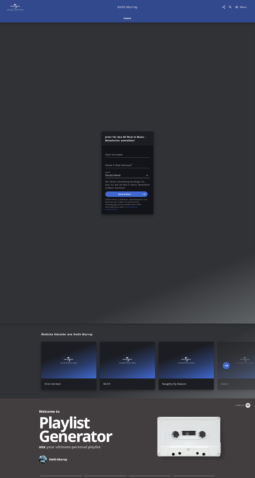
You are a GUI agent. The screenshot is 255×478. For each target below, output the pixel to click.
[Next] (226, 365)
